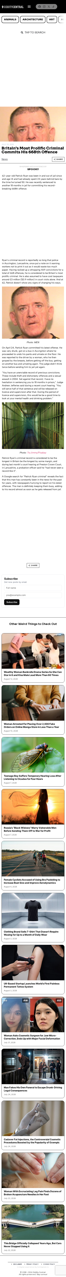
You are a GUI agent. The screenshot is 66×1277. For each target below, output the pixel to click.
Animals (10, 19)
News (5, 159)
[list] (33, 19)
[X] (49, 6)
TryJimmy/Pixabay (36, 452)
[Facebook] (39, 6)
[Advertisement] (33, 72)
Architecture (33, 19)
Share (59, 159)
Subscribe (11, 602)
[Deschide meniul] (29, 6)
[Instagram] (44, 6)
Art (52, 19)
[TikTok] (53, 6)
